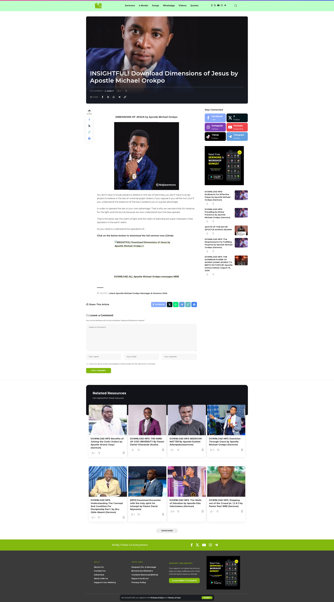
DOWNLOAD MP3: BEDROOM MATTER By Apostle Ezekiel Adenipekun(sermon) (186, 441)
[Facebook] (212, 5)
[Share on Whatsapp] (113, 97)
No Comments (96, 91)
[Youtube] (237, 127)
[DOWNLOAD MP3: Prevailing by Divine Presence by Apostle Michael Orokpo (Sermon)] (241, 213)
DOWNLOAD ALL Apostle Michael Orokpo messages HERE (146, 276)
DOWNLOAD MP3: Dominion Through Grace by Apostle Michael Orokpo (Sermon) (224, 441)
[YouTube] (218, 5)
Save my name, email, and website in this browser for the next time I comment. (122, 364)
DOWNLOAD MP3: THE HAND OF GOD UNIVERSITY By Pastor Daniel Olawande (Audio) (147, 441)
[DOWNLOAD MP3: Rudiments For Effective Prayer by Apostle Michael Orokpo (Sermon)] (241, 195)
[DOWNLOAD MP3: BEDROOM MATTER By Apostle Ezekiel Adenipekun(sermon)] (187, 420)
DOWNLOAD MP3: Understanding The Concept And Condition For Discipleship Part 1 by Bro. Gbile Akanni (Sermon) (107, 506)
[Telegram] (224, 5)
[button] (207, 597)
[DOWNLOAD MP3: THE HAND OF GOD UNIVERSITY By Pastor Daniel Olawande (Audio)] (147, 420)
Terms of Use (174, 598)
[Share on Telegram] (119, 97)
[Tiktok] (215, 136)
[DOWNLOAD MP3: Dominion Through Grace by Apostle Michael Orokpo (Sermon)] (226, 420)
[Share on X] (108, 97)
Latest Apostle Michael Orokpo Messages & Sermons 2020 (138, 293)
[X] (215, 5)
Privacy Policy (157, 598)
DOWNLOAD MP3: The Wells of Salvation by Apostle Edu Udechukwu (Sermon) (185, 503)
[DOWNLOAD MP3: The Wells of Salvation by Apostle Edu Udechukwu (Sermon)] (187, 481)
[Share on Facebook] (102, 97)
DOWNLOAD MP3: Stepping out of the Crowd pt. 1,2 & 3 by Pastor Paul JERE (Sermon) (226, 503)
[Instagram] (221, 5)
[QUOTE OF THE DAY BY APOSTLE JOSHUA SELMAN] (241, 230)
